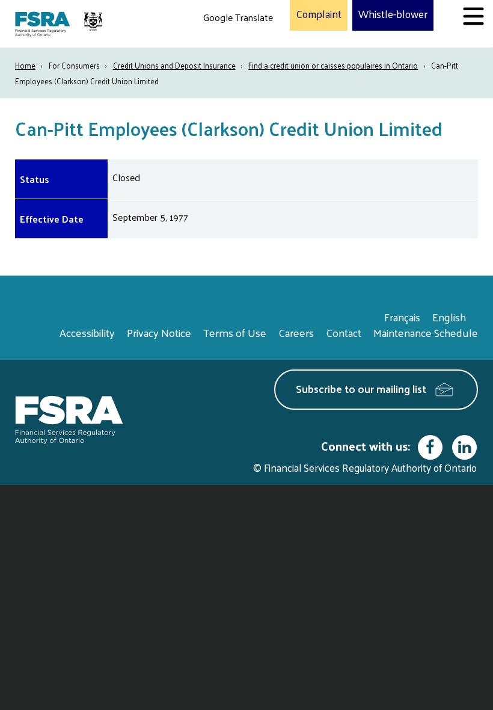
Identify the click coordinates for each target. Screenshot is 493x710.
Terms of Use (234, 332)
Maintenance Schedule (425, 332)
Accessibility (87, 332)
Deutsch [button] (223, 45)
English (449, 317)
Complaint (318, 14)
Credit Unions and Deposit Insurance (174, 65)
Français (402, 317)
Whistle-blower (392, 14)
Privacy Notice (159, 332)
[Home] (60, 24)
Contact (343, 332)
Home (25, 65)
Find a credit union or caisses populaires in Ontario (333, 65)
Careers (296, 332)
